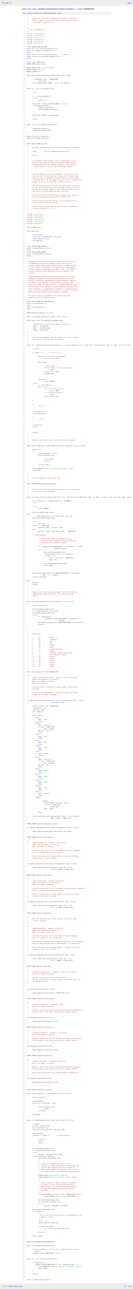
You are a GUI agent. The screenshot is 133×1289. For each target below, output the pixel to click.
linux (34, 9)
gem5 (24, 9)
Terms (21, 1286)
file (59, 13)
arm (29, 9)
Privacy (16, 1286)
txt (125, 1286)
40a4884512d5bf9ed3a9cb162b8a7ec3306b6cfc (56, 9)
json (129, 1286)
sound (80, 9)
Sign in (129, 3)
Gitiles (11, 1286)
